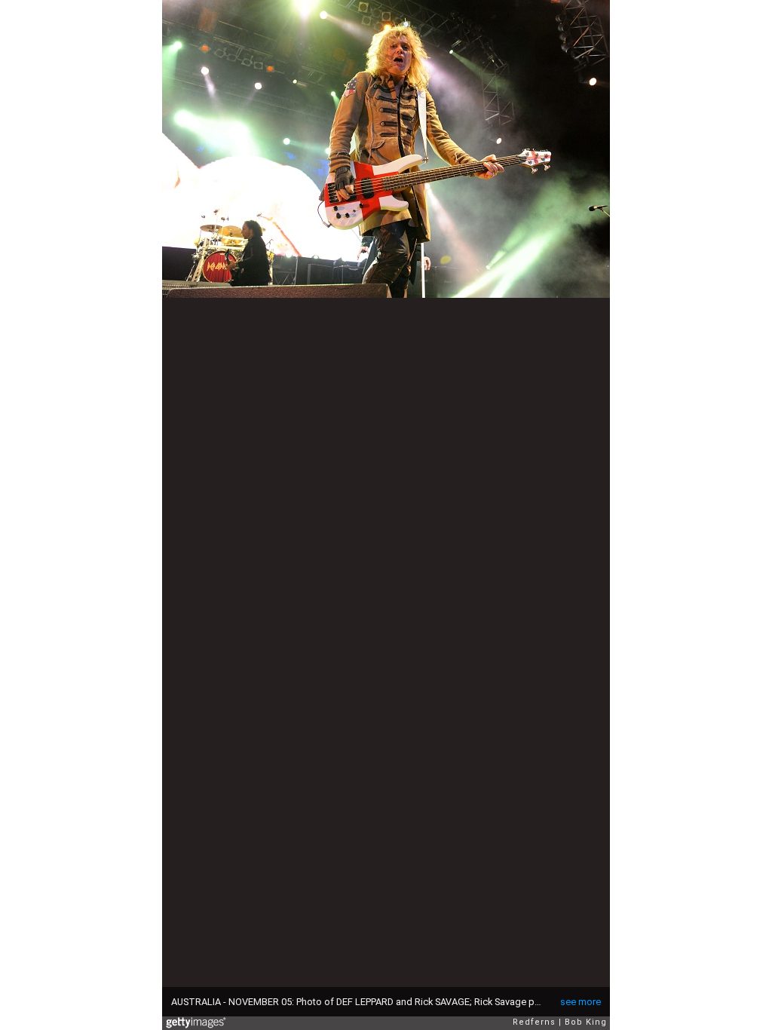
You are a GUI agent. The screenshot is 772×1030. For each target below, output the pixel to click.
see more (580, 1001)
